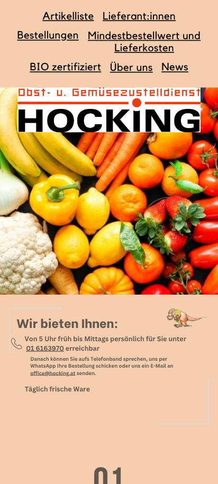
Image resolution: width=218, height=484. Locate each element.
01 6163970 (45, 347)
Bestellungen (47, 35)
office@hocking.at (52, 372)
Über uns (131, 67)
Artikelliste (68, 16)
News (174, 67)
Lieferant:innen (139, 16)
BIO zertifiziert (65, 67)
